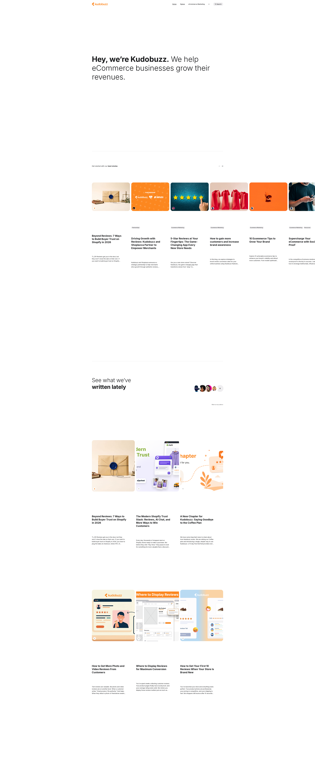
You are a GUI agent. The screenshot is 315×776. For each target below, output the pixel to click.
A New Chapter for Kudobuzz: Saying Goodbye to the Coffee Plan (196, 519)
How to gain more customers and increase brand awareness (224, 241)
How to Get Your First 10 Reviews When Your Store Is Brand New (197, 669)
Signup (182, 4)
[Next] (222, 166)
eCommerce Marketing (196, 4)
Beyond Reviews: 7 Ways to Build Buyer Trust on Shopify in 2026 (106, 239)
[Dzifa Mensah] (214, 388)
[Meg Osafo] (134, 208)
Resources (307, 227)
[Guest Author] (94, 208)
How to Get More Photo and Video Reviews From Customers (108, 669)
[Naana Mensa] (220, 388)
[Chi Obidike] (173, 208)
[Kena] (212, 208)
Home (174, 4)
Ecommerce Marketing (177, 227)
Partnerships (135, 227)
